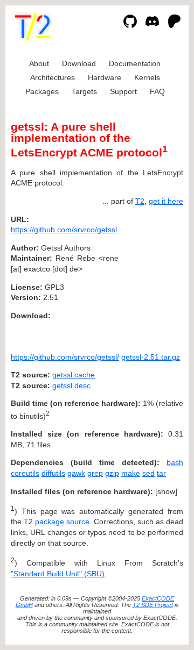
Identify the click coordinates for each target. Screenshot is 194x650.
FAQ (157, 91)
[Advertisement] (151, 284)
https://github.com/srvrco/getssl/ (65, 357)
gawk (76, 473)
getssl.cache (73, 374)
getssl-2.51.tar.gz (150, 357)
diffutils (53, 473)
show (166, 491)
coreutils (25, 473)
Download (79, 63)
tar (161, 473)
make (130, 473)
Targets (84, 91)
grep (95, 473)
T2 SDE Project (153, 605)
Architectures (52, 77)
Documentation (135, 63)
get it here (166, 201)
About (39, 63)
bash (175, 462)
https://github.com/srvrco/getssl (64, 229)
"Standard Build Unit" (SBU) (58, 573)
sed (148, 473)
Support (123, 91)
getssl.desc (71, 385)
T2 (139, 201)
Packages (42, 91)
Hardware (104, 77)
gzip (112, 473)
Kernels (147, 77)
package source (62, 521)
